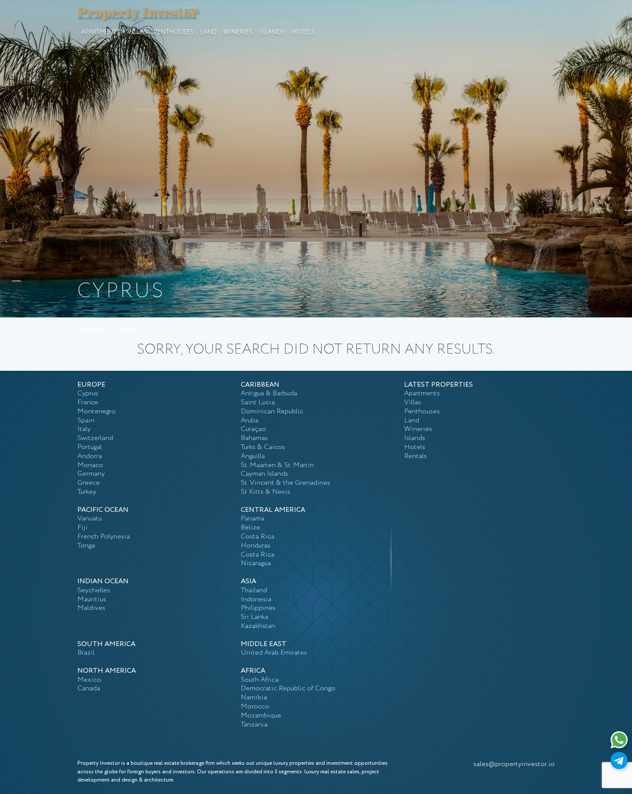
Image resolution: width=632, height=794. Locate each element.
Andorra (89, 456)
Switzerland (95, 438)
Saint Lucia (258, 402)
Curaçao (253, 429)
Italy (84, 429)
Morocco (255, 706)
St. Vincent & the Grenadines (285, 483)
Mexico (89, 680)
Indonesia (256, 599)
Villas (137, 32)
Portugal (89, 447)
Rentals (415, 456)
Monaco (90, 465)
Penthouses (173, 32)
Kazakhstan (258, 626)
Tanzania (254, 724)
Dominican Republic (272, 411)
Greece (88, 483)
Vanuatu (89, 518)
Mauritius (91, 599)
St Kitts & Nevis (265, 492)
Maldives (91, 608)
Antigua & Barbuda (269, 393)
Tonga (86, 546)
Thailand (254, 590)
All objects (92, 329)
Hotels (303, 32)
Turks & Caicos (263, 447)
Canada (88, 688)
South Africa (260, 680)
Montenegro (96, 411)
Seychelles (93, 590)
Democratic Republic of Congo (288, 688)
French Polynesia (103, 537)
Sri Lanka (254, 617)
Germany (91, 474)
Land (208, 32)
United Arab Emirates (274, 653)
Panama (252, 518)
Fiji (82, 527)
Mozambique (261, 715)
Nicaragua (256, 563)
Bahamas (254, 438)
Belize (250, 527)
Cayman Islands (264, 474)
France (87, 402)
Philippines (258, 608)
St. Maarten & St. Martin (277, 465)
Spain (86, 420)
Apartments (100, 32)
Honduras (255, 546)
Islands (272, 32)
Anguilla (253, 456)
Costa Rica (257, 537)
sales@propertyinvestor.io (514, 764)
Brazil (86, 653)
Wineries (238, 32)
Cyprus (129, 329)
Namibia (254, 697)
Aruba (249, 420)
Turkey (86, 492)
